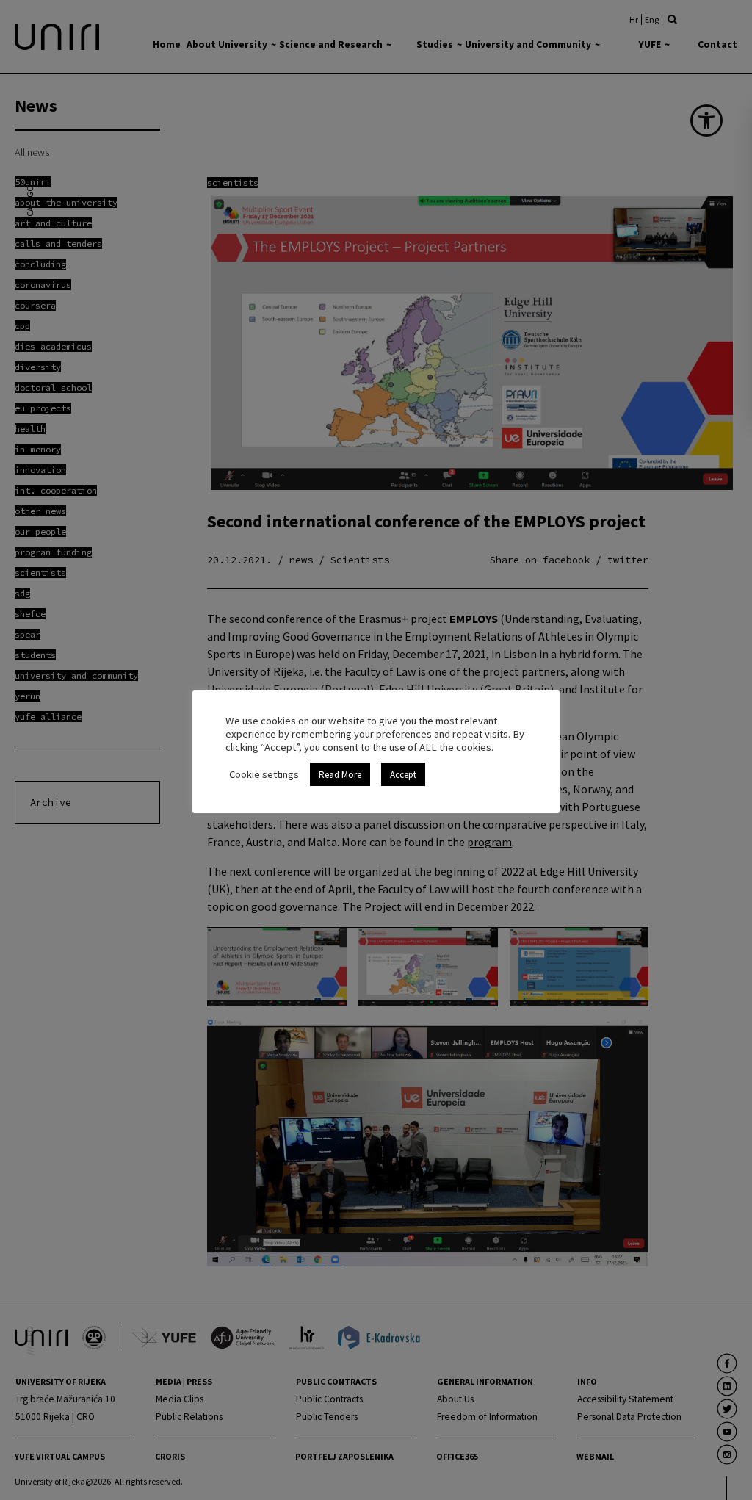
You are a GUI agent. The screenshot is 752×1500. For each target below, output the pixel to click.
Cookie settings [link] (264, 774)
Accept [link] (403, 774)
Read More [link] (340, 774)
